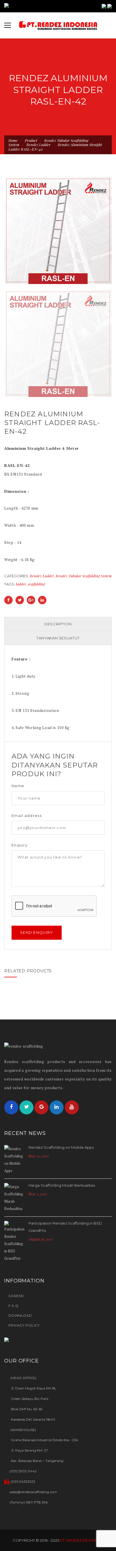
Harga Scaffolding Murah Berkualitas (61, 1185)
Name (18, 786)
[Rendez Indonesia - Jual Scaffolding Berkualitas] (58, 25)
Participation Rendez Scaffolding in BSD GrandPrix (65, 1227)
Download (20, 1315)
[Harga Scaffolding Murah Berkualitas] (15, 1197)
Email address (27, 816)
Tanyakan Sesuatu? (58, 638)
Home (13, 140)
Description (58, 624)
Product (31, 140)
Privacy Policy (23, 1325)
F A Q (13, 1306)
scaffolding (36, 584)
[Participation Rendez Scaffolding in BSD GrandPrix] (15, 1241)
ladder (21, 584)
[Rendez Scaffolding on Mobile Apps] (15, 1159)
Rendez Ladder (38, 144)
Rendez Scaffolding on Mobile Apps (61, 1147)
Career (16, 1296)
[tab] (58, 624)
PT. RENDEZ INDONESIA (82, 1540)
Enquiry (20, 845)
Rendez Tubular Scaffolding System (84, 575)
